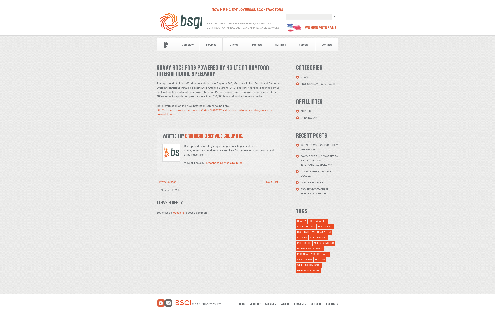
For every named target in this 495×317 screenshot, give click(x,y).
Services (211, 44)
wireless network (308, 270)
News (304, 77)
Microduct (303, 243)
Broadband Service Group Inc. (214, 136)
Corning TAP (309, 118)
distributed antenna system (314, 232)
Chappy (301, 221)
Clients (234, 44)
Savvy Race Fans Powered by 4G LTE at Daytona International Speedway (319, 160)
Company (188, 44)
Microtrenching (324, 243)
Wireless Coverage (308, 265)
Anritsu (306, 111)
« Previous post (166, 181)
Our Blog (280, 44)
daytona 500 (325, 226)
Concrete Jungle (312, 182)
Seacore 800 (304, 259)
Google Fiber (318, 237)
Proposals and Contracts (318, 84)
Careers (303, 44)
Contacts (327, 44)
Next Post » (273, 181)
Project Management (310, 248)
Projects (257, 44)
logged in (178, 212)
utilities (320, 259)
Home (166, 44)
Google (302, 237)
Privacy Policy (211, 304)
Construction (306, 226)
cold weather (317, 221)
